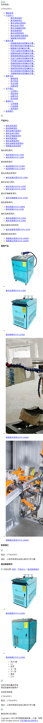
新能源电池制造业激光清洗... (23, 56)
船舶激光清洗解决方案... (21, 48)
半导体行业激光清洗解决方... (23, 61)
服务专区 (9, 76)
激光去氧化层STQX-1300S (17, 178)
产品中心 (9, 16)
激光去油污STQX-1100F (16, 186)
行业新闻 (14, 106)
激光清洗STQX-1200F (15, 157)
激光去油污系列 (17, 26)
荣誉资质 (14, 94)
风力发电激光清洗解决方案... (23, 71)
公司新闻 (14, 104)
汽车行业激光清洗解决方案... (23, 51)
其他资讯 (14, 109)
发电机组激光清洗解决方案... (23, 63)
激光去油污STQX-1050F (16, 189)
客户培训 (14, 81)
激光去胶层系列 (17, 33)
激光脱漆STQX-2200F (15, 209)
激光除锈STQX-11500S (15, 166)
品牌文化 (14, 96)
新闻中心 (9, 101)
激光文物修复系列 (18, 28)
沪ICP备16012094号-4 (29, 721)
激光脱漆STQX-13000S (15, 207)
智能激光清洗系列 (18, 38)
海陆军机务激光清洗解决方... (23, 68)
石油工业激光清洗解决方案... (23, 58)
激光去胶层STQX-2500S (16, 221)
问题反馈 (14, 86)
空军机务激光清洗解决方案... (23, 66)
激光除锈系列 (16, 21)
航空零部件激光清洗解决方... (23, 46)
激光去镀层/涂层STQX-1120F (18, 229)
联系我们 (9, 111)
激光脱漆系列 (16, 31)
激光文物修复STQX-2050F (17, 198)
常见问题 (14, 84)
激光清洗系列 (16, 18)
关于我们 (9, 89)
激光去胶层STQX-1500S (16, 218)
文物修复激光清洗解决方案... (23, 73)
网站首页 (9, 13)
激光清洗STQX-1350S (15, 155)
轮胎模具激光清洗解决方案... (23, 43)
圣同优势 (14, 99)
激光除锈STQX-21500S (15, 169)
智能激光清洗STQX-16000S (17, 238)
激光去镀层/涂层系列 (19, 36)
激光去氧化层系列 (18, 23)
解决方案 (9, 41)
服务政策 (14, 78)
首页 (14, 569)
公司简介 (14, 91)
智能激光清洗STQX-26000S (17, 241)
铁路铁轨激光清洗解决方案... (23, 53)
